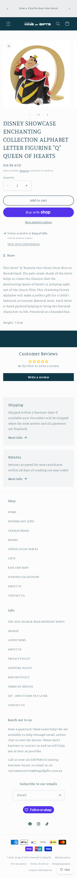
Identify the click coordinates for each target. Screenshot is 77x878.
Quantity (8, 177)
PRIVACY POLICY (19, 658)
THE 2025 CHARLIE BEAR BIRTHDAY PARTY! (36, 621)
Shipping (24, 170)
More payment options (38, 222)
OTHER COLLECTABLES (23, 549)
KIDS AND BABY (18, 567)
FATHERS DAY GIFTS (21, 521)
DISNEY (13, 539)
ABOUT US (15, 586)
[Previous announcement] (7, 8)
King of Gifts (22, 857)
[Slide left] (29, 114)
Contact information (40, 870)
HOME (12, 512)
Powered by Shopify (40, 857)
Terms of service (39, 863)
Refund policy (62, 857)
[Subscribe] (59, 795)
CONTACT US (16, 595)
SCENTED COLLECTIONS (23, 576)
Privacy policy (18, 863)
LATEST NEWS (17, 640)
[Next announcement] (69, 8)
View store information (24, 244)
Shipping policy (61, 863)
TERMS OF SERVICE (20, 686)
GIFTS (11, 558)
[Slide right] (47, 114)
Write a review (38, 377)
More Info (15, 479)
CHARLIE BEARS (18, 530)
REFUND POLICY (18, 677)
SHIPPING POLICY (20, 667)
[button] (8, 23)
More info (15, 437)
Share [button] (11, 255)
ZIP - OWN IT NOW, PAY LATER (27, 695)
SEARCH (13, 630)
